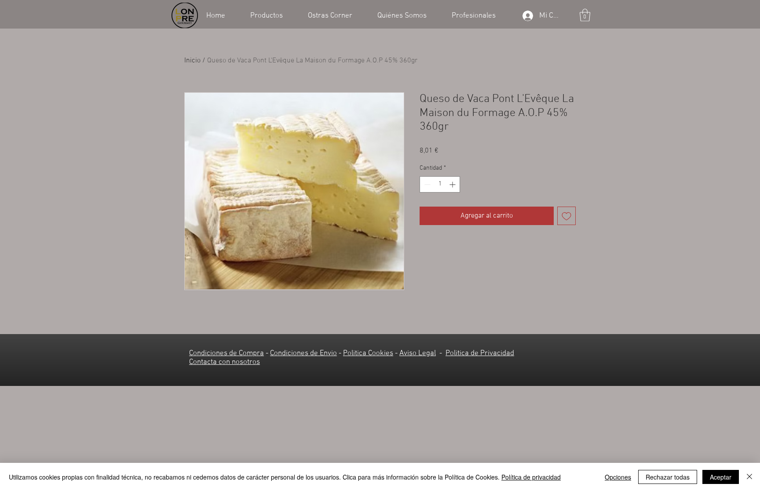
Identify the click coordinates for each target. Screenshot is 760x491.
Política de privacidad (531, 477)
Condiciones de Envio (303, 353)
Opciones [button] (618, 477)
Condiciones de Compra (226, 353)
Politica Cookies (368, 353)
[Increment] (453, 184)
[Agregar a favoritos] (566, 216)
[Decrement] (426, 184)
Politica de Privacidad (480, 353)
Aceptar (720, 477)
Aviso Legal (417, 353)
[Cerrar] (749, 477)
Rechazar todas (668, 477)
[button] (272, 15)
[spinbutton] (440, 184)
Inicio (192, 60)
